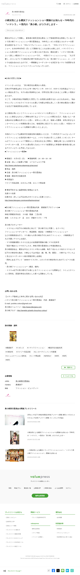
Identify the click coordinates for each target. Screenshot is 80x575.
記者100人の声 (10, 521)
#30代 (64, 356)
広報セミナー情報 (11, 525)
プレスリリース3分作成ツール (14, 542)
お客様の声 (37, 488)
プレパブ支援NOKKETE (39, 517)
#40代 (8, 360)
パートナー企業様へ (37, 537)
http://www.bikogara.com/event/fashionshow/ (22, 200)
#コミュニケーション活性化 (16, 356)
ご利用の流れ (48, 488)
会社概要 (59, 517)
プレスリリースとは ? (14, 571)
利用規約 (59, 528)
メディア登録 (36, 533)
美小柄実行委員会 (18, 12)
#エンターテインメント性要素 (45, 352)
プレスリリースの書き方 (13, 530)
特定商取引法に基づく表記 (64, 537)
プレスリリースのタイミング (14, 538)
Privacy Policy (45, 558)
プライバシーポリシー (63, 533)
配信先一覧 (27, 488)
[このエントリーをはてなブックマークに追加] (67, 571)
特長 (10, 488)
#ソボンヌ (20, 348)
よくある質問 (59, 488)
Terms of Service (53, 558)
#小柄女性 (9, 352)
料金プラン (17, 488)
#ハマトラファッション (36, 348)
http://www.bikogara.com (32, 307)
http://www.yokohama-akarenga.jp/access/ (21, 166)
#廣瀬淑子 (9, 348)
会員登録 (76, 4)
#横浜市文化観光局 (55, 348)
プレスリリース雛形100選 (13, 534)
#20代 (57, 356)
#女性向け (47, 356)
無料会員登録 (40, 495)
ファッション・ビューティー (15, 30)
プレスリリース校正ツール (13, 546)
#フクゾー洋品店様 (23, 352)
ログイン (68, 4)
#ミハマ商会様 (35, 356)
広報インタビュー (11, 517)
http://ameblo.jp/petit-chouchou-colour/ (32, 310)
